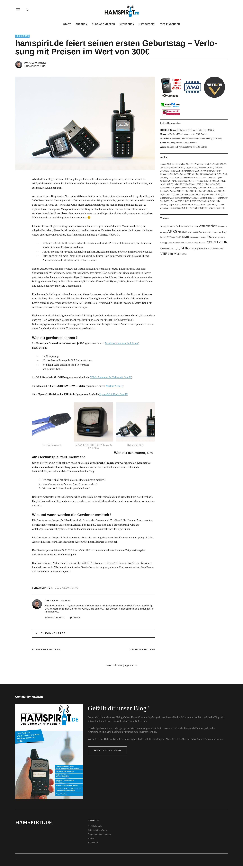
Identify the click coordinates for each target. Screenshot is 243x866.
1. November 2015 (34, 66)
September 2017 (184, 181)
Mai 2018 (213, 174)
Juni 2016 (203, 191)
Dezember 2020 (183, 164)
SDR (184, 248)
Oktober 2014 (215, 208)
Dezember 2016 (167, 187)
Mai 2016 (217, 191)
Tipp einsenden (170, 24)
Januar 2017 (211, 184)
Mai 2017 (217, 181)
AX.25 (216, 232)
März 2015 (190, 204)
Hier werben (147, 24)
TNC (221, 249)
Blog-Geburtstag (66, 588)
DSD (191, 237)
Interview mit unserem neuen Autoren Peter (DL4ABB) (196, 138)
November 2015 (186, 198)
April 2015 (174, 204)
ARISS (210, 232)
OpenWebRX (196, 243)
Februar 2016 (197, 194)
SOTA (210, 249)
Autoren (81, 24)
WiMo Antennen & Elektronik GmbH (110, 377)
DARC (178, 237)
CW (169, 237)
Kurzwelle (221, 237)
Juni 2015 (206, 201)
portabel (203, 243)
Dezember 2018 (192, 171)
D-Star (173, 237)
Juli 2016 (190, 191)
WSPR (177, 253)
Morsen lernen (178, 243)
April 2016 (165, 194)
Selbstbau (203, 248)
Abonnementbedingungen (99, 834)
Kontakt (91, 838)
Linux (170, 243)
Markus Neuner (114, 385)
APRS (172, 231)
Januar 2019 (175, 171)
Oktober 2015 (206, 198)
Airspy (163, 226)
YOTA (184, 254)
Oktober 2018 (210, 171)
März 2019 (206, 167)
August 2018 (185, 174)
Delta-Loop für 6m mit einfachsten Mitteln (195, 130)
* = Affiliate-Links (95, 826)
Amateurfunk (173, 226)
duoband (196, 237)
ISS (208, 237)
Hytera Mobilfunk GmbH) (113, 394)
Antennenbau (208, 226)
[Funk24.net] (170, 108)
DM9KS (76, 617)
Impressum (93, 842)
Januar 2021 (165, 164)
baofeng (223, 232)
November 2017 (210, 177)
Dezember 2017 (191, 177)
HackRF (203, 237)
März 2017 (179, 184)
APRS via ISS (192, 232)
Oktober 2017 (166, 181)
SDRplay (193, 248)
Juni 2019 (177, 167)
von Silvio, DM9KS (35, 63)
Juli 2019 (164, 167)
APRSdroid (182, 232)
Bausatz (163, 237)
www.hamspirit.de (56, 617)
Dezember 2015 (167, 198)
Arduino (202, 231)
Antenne (194, 226)
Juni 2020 (218, 164)
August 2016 (175, 191)
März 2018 (174, 177)
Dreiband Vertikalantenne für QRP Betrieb (188, 134)
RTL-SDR (219, 242)
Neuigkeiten (22, 36)
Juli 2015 (192, 201)
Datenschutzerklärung (97, 830)
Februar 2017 (195, 184)
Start (67, 24)
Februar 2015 (207, 204)
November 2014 (197, 208)
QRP (209, 242)
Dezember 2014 (178, 208)
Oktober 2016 (205, 187)
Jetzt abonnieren (107, 750)
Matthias (164, 138)
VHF (170, 253)
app (164, 232)
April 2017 (165, 184)
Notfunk (187, 242)
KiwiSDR (214, 237)
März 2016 (181, 194)
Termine (216, 249)
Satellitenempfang (174, 249)
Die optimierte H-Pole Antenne (183, 142)
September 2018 (167, 174)
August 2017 (202, 181)
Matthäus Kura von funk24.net (121, 343)
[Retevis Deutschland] (214, 87)
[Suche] (27, 10)
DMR (185, 237)
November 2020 (202, 164)
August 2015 (176, 201)
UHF (163, 253)
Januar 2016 (214, 194)
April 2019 (191, 167)
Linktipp (163, 242)
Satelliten (164, 248)
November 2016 (186, 187)
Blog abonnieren (103, 24)
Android (185, 226)
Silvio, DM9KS (60, 600)
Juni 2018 (200, 174)
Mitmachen (127, 24)
